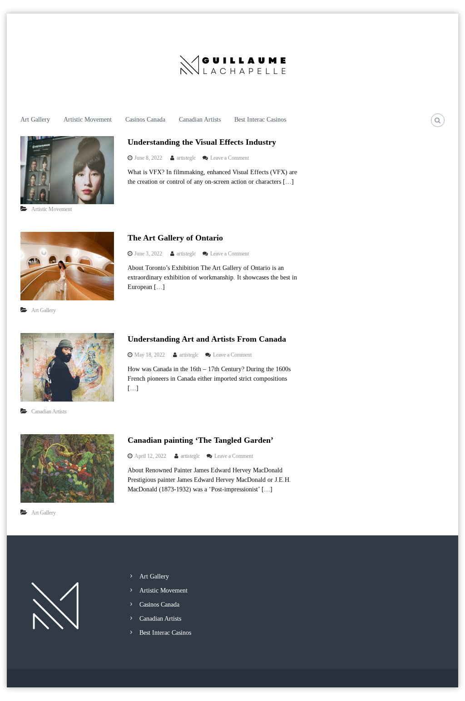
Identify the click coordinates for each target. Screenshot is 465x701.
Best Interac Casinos (260, 119)
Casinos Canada (145, 119)
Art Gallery (35, 119)
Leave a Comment (229, 158)
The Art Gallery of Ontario (175, 237)
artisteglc (186, 158)
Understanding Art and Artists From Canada (207, 338)
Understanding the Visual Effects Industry (202, 142)
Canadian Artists (200, 119)
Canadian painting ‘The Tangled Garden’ (200, 440)
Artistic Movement (88, 119)
